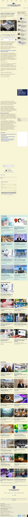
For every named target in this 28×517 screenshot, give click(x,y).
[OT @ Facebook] (12, 495)
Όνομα (2, 183)
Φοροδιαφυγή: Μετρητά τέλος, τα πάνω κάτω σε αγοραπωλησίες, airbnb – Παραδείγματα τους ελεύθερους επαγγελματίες (7, 139)
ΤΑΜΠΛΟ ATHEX (19, 120)
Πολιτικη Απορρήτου (11, 194)
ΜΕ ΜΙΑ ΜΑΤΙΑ (19, 119)
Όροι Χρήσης (6, 194)
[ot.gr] (14, 5)
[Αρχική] (14, 487)
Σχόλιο (2, 186)
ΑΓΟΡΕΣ (18, 118)
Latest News (3, 362)
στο (9, 170)
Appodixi (10, 43)
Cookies (27, 516)
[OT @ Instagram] (14, 495)
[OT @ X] (13, 495)
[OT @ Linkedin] (15, 495)
